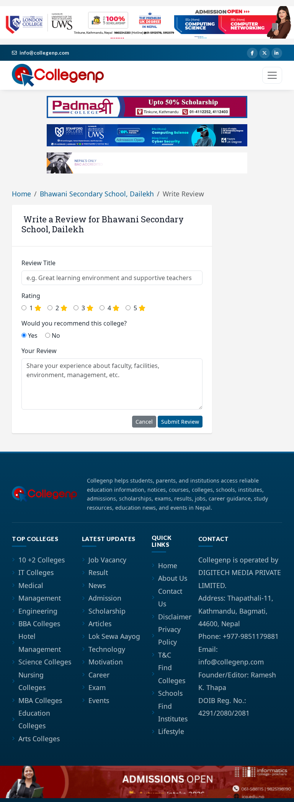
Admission (104, 598)
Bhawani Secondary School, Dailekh (97, 193)
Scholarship (107, 611)
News (97, 585)
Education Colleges (34, 719)
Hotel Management (39, 642)
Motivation (105, 661)
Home (21, 193)
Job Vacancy (107, 559)
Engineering (37, 611)
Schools (170, 693)
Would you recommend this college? (74, 323)
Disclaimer (174, 616)
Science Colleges (44, 661)
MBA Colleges (40, 700)
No (55, 335)
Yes (32, 335)
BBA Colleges (39, 623)
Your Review (39, 351)
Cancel (144, 421)
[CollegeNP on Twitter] (264, 53)
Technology (106, 649)
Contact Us (170, 597)
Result (98, 572)
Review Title (38, 263)
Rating (30, 296)
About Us (172, 578)
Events (98, 700)
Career (98, 674)
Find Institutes (173, 712)
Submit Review (180, 421)
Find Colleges (171, 674)
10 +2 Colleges (41, 559)
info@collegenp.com (44, 53)
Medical (30, 585)
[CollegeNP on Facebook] (252, 53)
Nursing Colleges (32, 681)
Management (39, 598)
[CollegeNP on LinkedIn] (276, 53)
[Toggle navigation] (272, 75)
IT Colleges (36, 572)
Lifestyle (171, 731)
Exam (97, 687)
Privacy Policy (169, 635)
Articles (99, 623)
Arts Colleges (39, 738)
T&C (164, 654)
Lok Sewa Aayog (114, 636)
